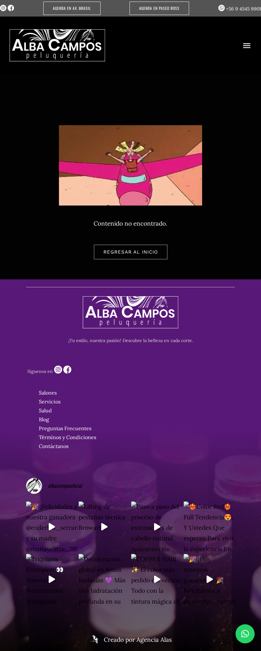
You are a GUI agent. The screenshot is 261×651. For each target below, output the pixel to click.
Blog (44, 419)
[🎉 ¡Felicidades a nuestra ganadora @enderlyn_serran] (51, 527)
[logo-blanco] (57, 32)
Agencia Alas (154, 639)
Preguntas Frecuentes (65, 428)
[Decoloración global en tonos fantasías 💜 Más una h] (104, 579)
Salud (45, 410)
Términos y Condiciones (67, 437)
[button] (245, 633)
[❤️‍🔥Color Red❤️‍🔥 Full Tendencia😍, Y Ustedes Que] (209, 527)
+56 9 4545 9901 (243, 9)
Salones (48, 392)
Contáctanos (53, 446)
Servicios (49, 401)
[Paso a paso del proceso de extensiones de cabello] (156, 527)
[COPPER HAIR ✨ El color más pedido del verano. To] (156, 579)
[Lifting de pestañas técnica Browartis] (104, 527)
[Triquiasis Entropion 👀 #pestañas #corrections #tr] (51, 579)
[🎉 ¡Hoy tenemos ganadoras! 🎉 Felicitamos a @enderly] (209, 579)
